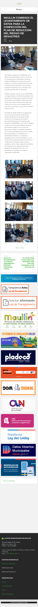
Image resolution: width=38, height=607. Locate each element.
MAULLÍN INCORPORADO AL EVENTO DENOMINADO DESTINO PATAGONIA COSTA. (9, 263)
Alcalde (4, 582)
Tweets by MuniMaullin (9, 481)
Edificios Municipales (7, 594)
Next (33, 256)
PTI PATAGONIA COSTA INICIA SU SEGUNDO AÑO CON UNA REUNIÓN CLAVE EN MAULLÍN (27, 262)
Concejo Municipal (7, 586)
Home (5, 41)
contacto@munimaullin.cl (12, 553)
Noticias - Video (19, 248)
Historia (4, 590)
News (10, 41)
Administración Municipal (8, 563)
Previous (6, 256)
